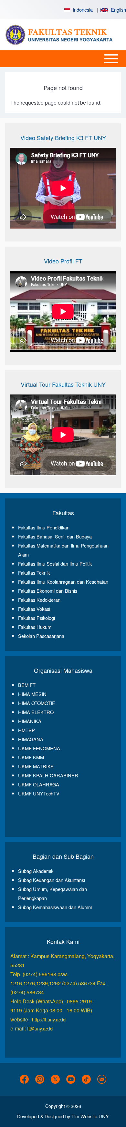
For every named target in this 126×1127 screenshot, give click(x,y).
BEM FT (27, 684)
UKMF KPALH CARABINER (48, 775)
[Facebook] (24, 1079)
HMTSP (26, 730)
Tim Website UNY (90, 1116)
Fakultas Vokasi (34, 608)
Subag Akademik (35, 870)
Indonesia (81, 9)
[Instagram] (39, 1079)
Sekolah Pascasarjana (41, 635)
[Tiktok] (86, 1079)
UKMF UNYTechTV (38, 793)
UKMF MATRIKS (36, 766)
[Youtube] (70, 1079)
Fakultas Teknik (34, 572)
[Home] (61, 35)
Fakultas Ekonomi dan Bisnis (47, 590)
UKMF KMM (31, 757)
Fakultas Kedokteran (39, 599)
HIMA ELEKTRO (36, 712)
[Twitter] (55, 1079)
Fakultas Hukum (34, 626)
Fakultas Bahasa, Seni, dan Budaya (55, 536)
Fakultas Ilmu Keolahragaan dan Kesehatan (63, 581)
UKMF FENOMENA (39, 748)
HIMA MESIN (32, 694)
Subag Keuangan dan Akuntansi (51, 879)
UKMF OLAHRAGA (38, 784)
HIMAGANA (30, 739)
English (117, 9)
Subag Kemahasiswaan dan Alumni (55, 907)
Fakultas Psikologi (36, 617)
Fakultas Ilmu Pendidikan (43, 527)
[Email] (101, 1079)
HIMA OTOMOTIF (36, 703)
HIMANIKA (29, 721)
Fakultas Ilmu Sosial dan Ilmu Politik (55, 563)
